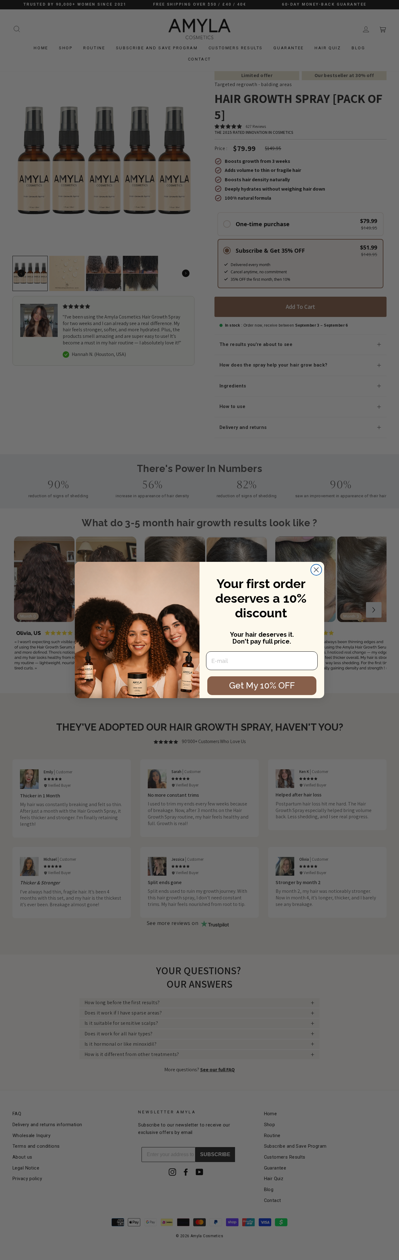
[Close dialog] (316, 569)
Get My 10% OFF (262, 685)
